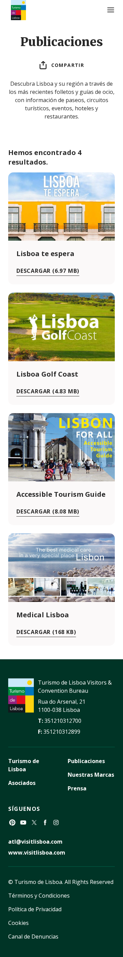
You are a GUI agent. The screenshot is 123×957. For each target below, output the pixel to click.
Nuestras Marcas (91, 774)
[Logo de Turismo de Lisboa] (18, 10)
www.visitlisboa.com (36, 852)
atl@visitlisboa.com (35, 841)
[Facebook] (45, 822)
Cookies (18, 923)
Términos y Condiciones (39, 895)
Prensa (77, 788)
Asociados (22, 783)
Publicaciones (86, 761)
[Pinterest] (12, 822)
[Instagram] (56, 822)
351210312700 (62, 720)
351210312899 (61, 731)
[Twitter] (34, 822)
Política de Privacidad (35, 909)
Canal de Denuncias (33, 936)
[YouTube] (23, 822)
